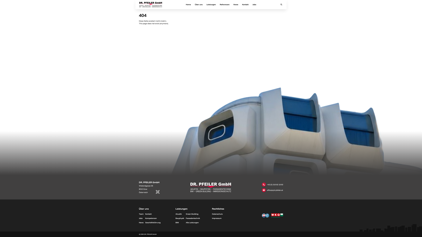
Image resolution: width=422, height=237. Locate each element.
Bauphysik (180, 218)
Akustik (179, 214)
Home (188, 4)
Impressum (216, 218)
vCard (156, 182)
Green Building (192, 214)
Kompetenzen (151, 218)
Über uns (199, 4)
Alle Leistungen (192, 222)
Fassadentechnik (193, 218)
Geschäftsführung (153, 222)
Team (141, 214)
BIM (177, 222)
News (235, 4)
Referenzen (224, 4)
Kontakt (245, 4)
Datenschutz (217, 214)
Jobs (254, 4)
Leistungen (211, 4)
